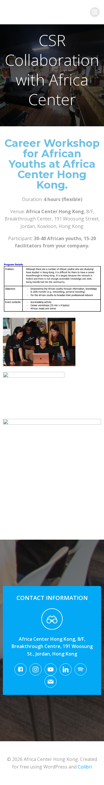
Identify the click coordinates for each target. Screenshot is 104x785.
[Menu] (95, 12)
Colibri (85, 767)
